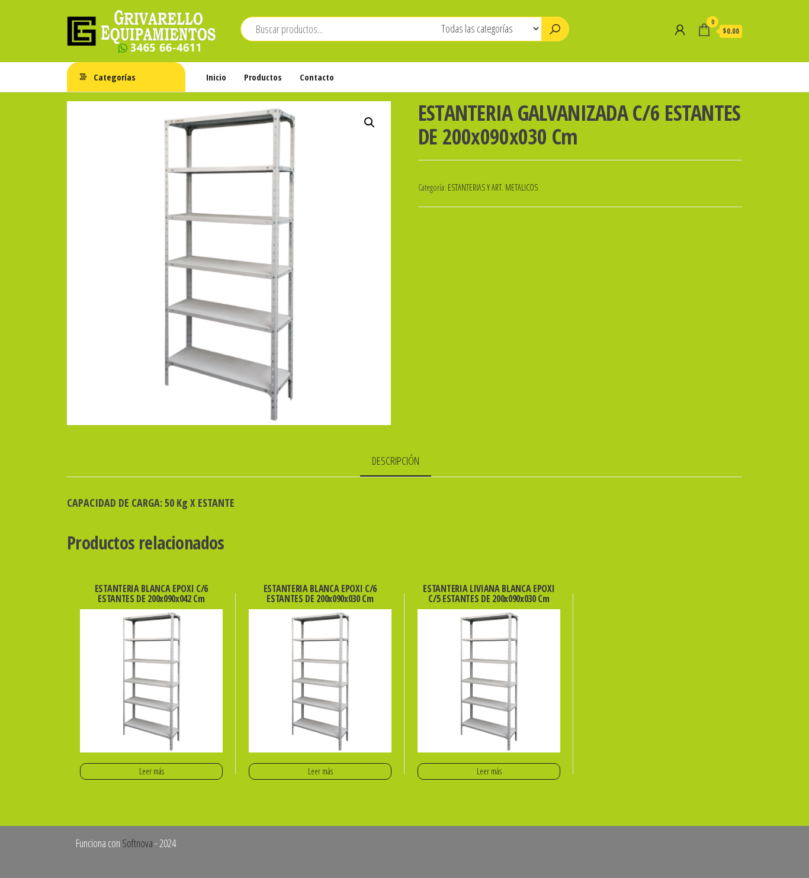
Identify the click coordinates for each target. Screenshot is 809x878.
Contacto (317, 77)
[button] (369, 122)
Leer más (151, 771)
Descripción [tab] (395, 461)
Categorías (115, 77)
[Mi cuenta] (680, 29)
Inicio (216, 77)
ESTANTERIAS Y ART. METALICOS (493, 187)
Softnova (137, 843)
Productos (263, 77)
